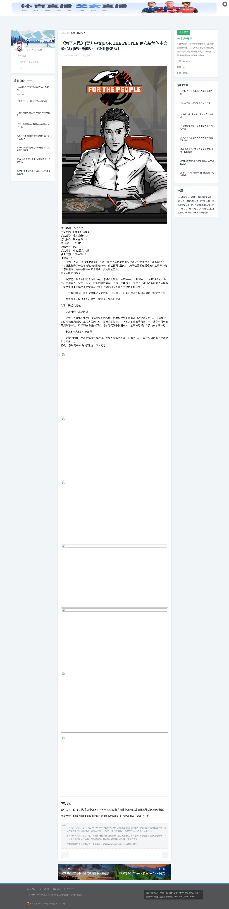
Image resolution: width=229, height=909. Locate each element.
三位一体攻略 (200, 200)
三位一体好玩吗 (187, 200)
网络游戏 (81, 33)
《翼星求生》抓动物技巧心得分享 (32, 101)
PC (75, 246)
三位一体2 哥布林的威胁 (196, 204)
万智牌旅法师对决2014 (188, 196)
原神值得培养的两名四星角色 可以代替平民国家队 (33, 149)
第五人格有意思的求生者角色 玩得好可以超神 (33, 137)
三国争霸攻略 (202, 208)
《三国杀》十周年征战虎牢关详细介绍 (33, 88)
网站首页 (31, 889)
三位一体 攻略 (190, 212)
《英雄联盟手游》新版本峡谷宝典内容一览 (33, 125)
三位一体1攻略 (190, 208)
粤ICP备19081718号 (39, 903)
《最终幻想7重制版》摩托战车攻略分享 (33, 114)
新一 (108, 293)
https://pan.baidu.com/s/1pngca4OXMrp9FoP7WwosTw (103, 815)
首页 (73, 33)
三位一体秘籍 (202, 212)
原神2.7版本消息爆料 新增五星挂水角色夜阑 (33, 172)
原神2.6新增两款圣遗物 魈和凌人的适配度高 (33, 160)
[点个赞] (65, 855)
